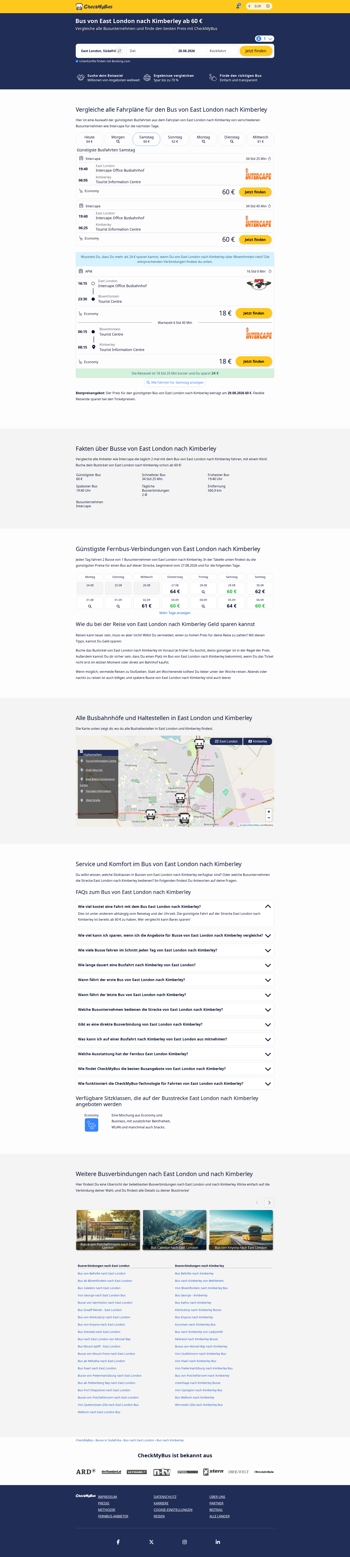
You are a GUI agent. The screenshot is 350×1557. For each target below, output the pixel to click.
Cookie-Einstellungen (173, 1510)
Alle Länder (219, 1516)
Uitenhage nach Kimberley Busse (197, 1383)
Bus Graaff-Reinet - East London (100, 1310)
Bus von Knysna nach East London (101, 1324)
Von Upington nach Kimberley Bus (198, 1390)
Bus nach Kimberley (170, 1440)
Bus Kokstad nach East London (99, 1332)
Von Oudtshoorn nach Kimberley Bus (200, 1354)
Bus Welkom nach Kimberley (194, 1397)
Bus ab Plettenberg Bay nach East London (106, 1383)
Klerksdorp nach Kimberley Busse (198, 1310)
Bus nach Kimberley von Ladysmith (199, 1332)
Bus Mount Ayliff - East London (99, 1346)
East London (228, 741)
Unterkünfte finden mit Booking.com (104, 61)
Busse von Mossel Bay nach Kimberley (201, 1346)
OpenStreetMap (251, 825)
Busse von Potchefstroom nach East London (108, 1397)
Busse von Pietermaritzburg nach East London (110, 1375)
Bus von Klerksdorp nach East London (104, 1317)
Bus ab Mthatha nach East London (101, 1361)
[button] (185, 818)
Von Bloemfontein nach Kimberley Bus (201, 1288)
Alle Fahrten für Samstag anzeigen (177, 382)
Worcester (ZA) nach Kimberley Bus (199, 1405)
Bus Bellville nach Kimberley (194, 1273)
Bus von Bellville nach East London (102, 1273)
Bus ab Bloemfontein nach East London (105, 1281)
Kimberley (259, 741)
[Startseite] (94, 7)
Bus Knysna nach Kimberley (194, 1317)
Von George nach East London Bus (102, 1295)
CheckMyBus (84, 1440)
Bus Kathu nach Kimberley (193, 1302)
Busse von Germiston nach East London (105, 1302)
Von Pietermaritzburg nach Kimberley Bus (204, 1368)
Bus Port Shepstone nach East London (104, 1390)
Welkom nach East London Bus (99, 1412)
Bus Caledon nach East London (99, 1288)
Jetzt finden (255, 191)
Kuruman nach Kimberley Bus (195, 1324)
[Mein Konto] (237, 6)
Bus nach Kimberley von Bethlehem (199, 1281)
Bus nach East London (139, 1440)
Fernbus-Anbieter (113, 1516)
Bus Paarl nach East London (97, 1368)
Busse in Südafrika (108, 1440)
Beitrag (216, 1510)
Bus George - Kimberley (191, 1295)
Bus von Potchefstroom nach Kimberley (202, 1375)
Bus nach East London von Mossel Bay (104, 1339)
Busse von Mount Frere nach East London (106, 1354)
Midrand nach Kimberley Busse (196, 1339)
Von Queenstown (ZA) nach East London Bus (108, 1405)
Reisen (159, 1516)
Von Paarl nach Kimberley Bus (195, 1361)
